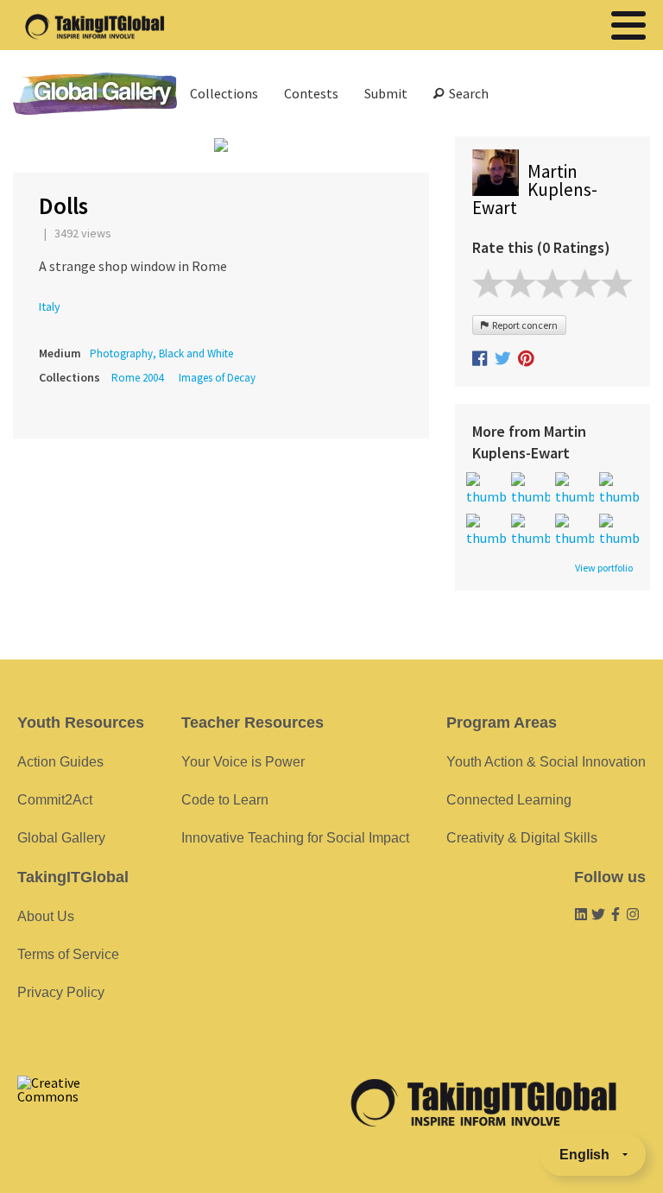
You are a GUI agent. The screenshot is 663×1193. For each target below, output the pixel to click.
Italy (49, 306)
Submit (385, 93)
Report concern (523, 325)
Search (466, 93)
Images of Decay (217, 377)
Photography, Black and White (161, 353)
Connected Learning (508, 799)
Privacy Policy (60, 992)
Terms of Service (68, 954)
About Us (45, 916)
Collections (224, 93)
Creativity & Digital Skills (521, 837)
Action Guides (60, 761)
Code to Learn (224, 799)
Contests (311, 93)
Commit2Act (54, 799)
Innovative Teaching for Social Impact (295, 837)
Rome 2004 (137, 377)
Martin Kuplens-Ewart (534, 189)
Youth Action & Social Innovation (546, 761)
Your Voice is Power (243, 761)
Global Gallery (95, 94)
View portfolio (604, 568)
